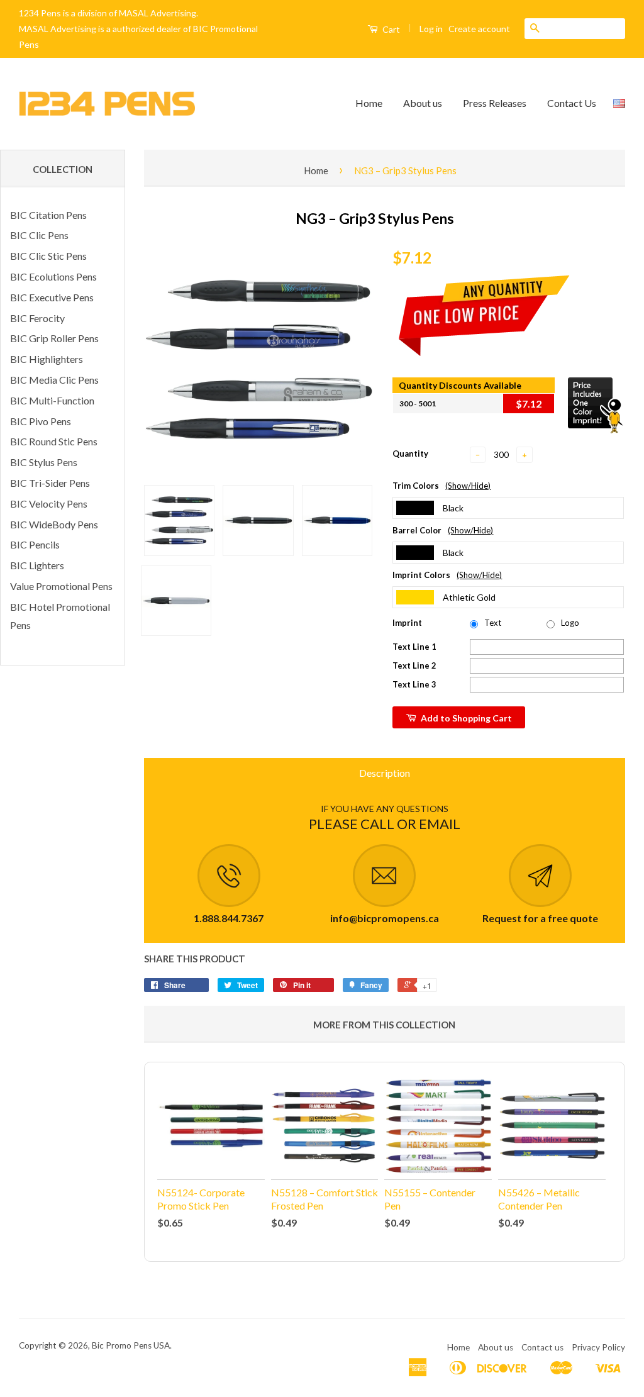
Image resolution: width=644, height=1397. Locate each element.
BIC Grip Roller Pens (54, 338)
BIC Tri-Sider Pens (50, 483)
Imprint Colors (447, 575)
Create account (479, 28)
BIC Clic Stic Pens (48, 256)
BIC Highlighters (46, 359)
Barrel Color (442, 530)
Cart (390, 29)
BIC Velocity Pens (48, 503)
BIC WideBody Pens (54, 524)
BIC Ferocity (37, 318)
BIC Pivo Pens (40, 421)
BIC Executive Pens (52, 297)
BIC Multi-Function (52, 400)
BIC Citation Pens (48, 215)
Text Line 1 (414, 647)
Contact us (542, 1347)
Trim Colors (441, 486)
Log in (431, 28)
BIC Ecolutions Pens (53, 276)
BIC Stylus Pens (43, 462)
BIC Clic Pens (39, 235)
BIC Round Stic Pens (53, 441)
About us (422, 103)
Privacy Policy (598, 1347)
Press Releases (494, 103)
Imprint (407, 623)
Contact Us (571, 103)
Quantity (410, 453)
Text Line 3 (414, 684)
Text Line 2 (414, 665)
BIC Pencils (35, 544)
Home (368, 103)
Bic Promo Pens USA (131, 1345)
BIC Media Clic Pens (54, 380)
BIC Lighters (37, 565)
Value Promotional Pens (61, 586)
